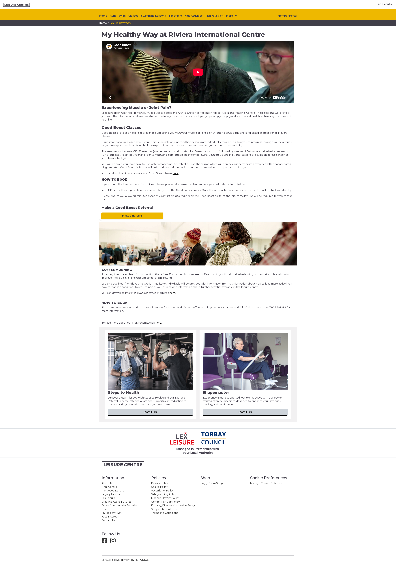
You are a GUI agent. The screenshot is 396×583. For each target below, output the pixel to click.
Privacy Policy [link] (159, 483)
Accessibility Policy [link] (162, 490)
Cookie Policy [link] (159, 486)
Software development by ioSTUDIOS (125, 559)
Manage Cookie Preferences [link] (267, 483)
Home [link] (103, 23)
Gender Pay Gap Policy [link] (165, 501)
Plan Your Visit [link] (214, 15)
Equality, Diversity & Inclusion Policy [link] (173, 505)
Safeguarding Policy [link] (163, 494)
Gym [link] (113, 15)
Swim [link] (122, 15)
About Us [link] (107, 483)
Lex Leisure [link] (109, 498)
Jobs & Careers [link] (111, 516)
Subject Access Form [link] (164, 509)
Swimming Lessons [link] (153, 15)
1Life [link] (104, 509)
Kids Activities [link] (194, 15)
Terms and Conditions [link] (164, 512)
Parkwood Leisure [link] (113, 490)
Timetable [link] (175, 15)
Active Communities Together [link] (120, 505)
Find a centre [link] (384, 4)
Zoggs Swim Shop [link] (212, 483)
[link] (16, 5)
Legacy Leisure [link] (111, 494)
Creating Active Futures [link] (116, 501)
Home (103, 15)
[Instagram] (114, 542)
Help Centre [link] (109, 486)
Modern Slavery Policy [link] (165, 498)
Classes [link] (133, 15)
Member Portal (287, 15)
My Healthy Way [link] (120, 23)
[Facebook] (106, 542)
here (176, 173)
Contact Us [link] (108, 520)
